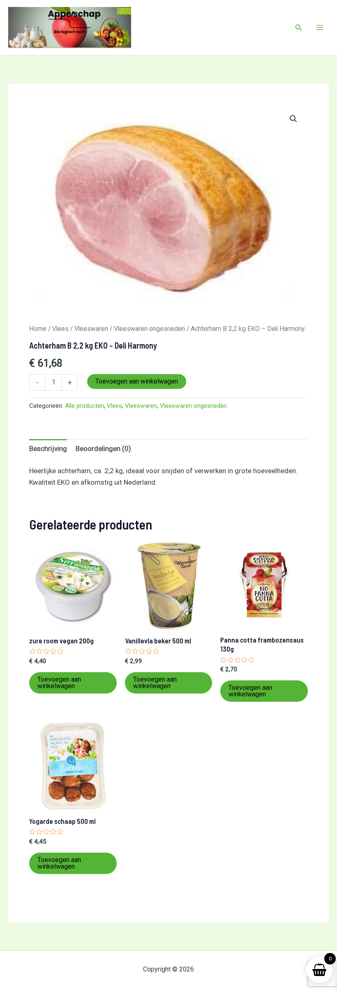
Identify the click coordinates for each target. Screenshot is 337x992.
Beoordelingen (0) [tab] (103, 448)
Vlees (60, 329)
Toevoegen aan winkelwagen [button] (59, 682)
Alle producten (84, 405)
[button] (298, 28)
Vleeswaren (91, 329)
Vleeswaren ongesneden (149, 329)
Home (37, 329)
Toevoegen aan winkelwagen (136, 381)
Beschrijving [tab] (48, 448)
